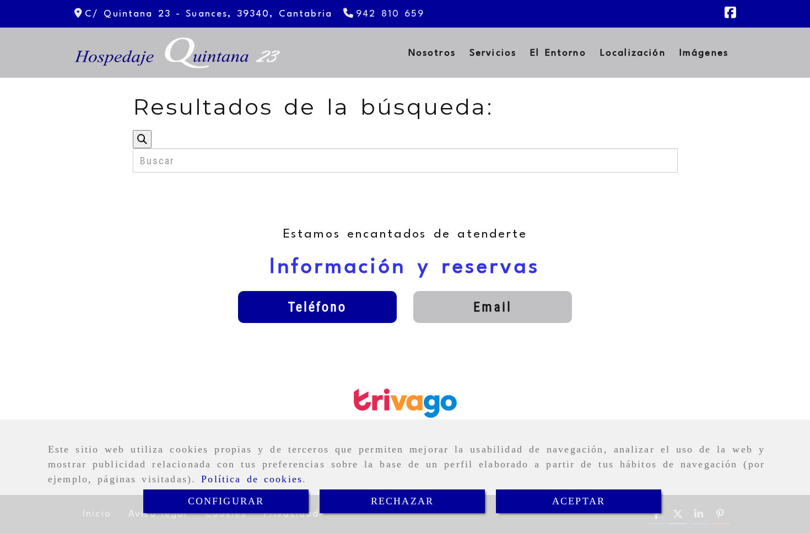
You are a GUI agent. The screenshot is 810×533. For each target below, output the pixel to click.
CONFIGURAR (226, 501)
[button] (317, 307)
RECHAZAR (402, 501)
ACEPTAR (578, 501)
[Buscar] (142, 139)
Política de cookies (252, 478)
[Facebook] (730, 14)
